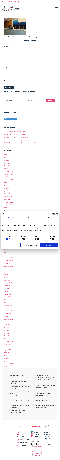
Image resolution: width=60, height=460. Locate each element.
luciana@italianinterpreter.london (9, 3)
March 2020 (7, 336)
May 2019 (6, 358)
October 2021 (7, 294)
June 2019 (6, 355)
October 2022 (7, 263)
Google (35, 436)
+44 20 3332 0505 (24, 439)
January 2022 (7, 286)
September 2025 (8, 180)
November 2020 (8, 313)
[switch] (23, 239)
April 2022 (6, 277)
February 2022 (8, 283)
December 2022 (8, 258)
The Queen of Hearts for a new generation (16, 137)
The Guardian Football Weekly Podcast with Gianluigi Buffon (21, 143)
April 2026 (6, 163)
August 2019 (7, 350)
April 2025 (6, 191)
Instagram (36, 434)
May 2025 (6, 188)
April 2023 (6, 249)
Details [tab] (30, 217)
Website (6, 80)
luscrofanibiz (23, 442)
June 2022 (6, 272)
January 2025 (7, 199)
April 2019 (6, 361)
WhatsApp (23, 445)
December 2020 (8, 311)
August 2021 (7, 297)
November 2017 (8, 364)
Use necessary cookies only (30, 245)
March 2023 (7, 252)
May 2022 (6, 274)
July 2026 (6, 155)
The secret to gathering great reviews (14, 134)
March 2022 (7, 280)
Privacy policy (48, 438)
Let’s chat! (21, 3)
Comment (6, 47)
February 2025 (8, 196)
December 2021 (8, 288)
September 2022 (8, 266)
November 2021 (8, 291)
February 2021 (8, 305)
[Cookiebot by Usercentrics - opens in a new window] (52, 214)
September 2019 (8, 347)
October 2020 (7, 316)
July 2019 (6, 352)
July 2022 (6, 269)
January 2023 (7, 255)
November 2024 (8, 202)
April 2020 (6, 333)
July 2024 (6, 207)
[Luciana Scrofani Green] (11, 8)
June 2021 (6, 299)
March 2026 (7, 166)
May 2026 (6, 160)
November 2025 (8, 174)
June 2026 (6, 157)
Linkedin (36, 432)
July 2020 (6, 325)
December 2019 (8, 341)
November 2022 (8, 260)
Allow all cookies (49, 245)
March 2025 (7, 194)
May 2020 (6, 330)
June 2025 (6, 185)
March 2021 (7, 302)
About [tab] (49, 217)
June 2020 (6, 327)
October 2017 (7, 366)
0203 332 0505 (7, 1)
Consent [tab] (10, 217)
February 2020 (8, 338)
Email (6, 74)
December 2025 (8, 171)
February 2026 (8, 168)
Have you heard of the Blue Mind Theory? (15, 131)
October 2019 (7, 344)
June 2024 (6, 210)
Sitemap (47, 436)
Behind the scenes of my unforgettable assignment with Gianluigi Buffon (24, 140)
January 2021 (7, 308)
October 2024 (7, 205)
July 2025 (6, 182)
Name (6, 67)
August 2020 (7, 322)
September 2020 (8, 319)
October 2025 (7, 177)
